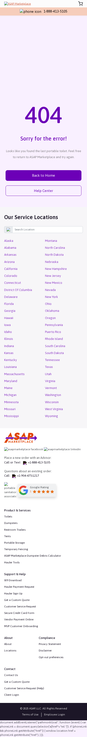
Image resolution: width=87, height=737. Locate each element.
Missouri (10, 409)
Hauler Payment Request (19, 586)
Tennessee (52, 360)
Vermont (51, 388)
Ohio (48, 304)
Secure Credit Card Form (19, 613)
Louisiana (10, 367)
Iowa (7, 325)
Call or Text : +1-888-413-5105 (27, 462)
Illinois (8, 339)
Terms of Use (30, 714)
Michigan (10, 395)
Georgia (9, 311)
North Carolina (55, 247)
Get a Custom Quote (16, 600)
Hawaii (8, 318)
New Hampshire (56, 269)
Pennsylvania (54, 325)
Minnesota (11, 402)
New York (51, 297)
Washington (53, 395)
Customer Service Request (20, 606)
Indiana (9, 346)
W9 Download (13, 580)
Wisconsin (52, 402)
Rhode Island (54, 339)
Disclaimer (45, 650)
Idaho (8, 332)
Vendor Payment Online (18, 619)
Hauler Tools (11, 562)
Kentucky (10, 360)
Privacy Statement (50, 644)
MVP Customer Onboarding (21, 626)
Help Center (43, 191)
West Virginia (54, 409)
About (8, 644)
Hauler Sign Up (13, 593)
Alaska (8, 240)
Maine (8, 388)
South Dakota (54, 353)
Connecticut (12, 282)
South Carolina (55, 346)
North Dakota (54, 254)
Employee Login (54, 714)
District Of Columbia (18, 290)
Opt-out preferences (51, 657)
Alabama (10, 247)
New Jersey (53, 276)
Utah (48, 374)
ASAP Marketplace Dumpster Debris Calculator (32, 555)
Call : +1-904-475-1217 (21, 475)
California (10, 269)
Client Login (11, 694)
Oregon (50, 318)
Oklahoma (52, 311)
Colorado (10, 276)
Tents (7, 536)
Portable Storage (14, 542)
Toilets (8, 516)
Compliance (47, 638)
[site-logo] (17, 3)
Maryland (10, 381)
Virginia (50, 381)
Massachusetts (14, 374)
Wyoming (51, 416)
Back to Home (43, 175)
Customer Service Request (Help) (24, 688)
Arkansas (10, 254)
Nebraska (51, 262)
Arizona (9, 262)
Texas (49, 367)
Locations (10, 650)
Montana (51, 240)
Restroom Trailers (15, 529)
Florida (9, 304)
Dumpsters (10, 523)
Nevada (50, 290)
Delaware (11, 297)
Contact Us (11, 675)
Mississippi (11, 416)
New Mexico (53, 282)
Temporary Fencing (16, 549)
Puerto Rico (53, 332)
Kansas (8, 353)
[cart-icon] (80, 3)
